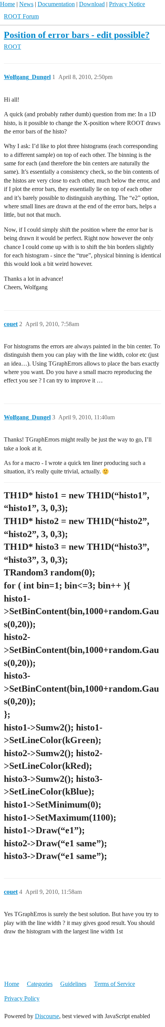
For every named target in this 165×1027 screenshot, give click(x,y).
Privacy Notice (127, 4)
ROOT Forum (21, 16)
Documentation (56, 4)
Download (92, 4)
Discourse (47, 1016)
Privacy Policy (22, 998)
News (26, 4)
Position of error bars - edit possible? (77, 35)
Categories (40, 984)
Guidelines (73, 984)
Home (7, 4)
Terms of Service (114, 984)
